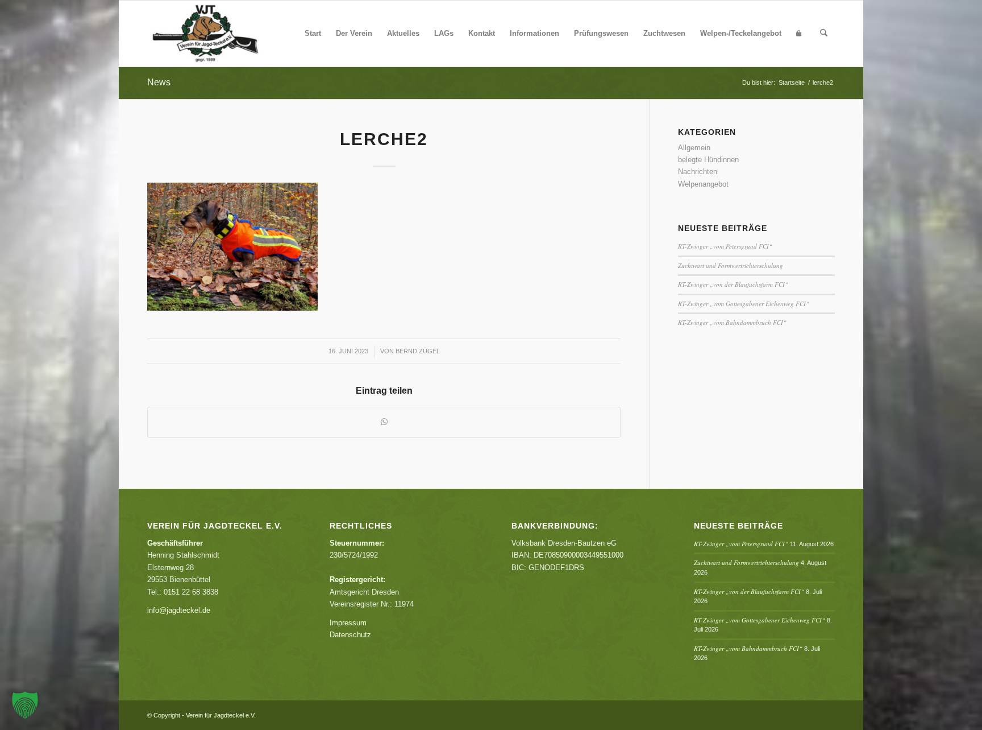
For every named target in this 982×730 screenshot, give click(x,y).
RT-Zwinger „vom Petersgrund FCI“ (725, 246)
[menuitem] (312, 34)
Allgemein (694, 147)
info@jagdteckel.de (178, 610)
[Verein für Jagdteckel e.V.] (218, 34)
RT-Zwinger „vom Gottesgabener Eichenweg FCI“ (743, 303)
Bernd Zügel (418, 351)
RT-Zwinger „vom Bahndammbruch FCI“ (732, 322)
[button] (25, 705)
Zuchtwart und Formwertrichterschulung (730, 265)
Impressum (348, 622)
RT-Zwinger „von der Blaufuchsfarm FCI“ (733, 284)
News (158, 82)
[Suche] (824, 34)
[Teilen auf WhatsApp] (384, 421)
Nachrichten (697, 171)
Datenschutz (350, 634)
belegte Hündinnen (708, 159)
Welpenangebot (703, 184)
